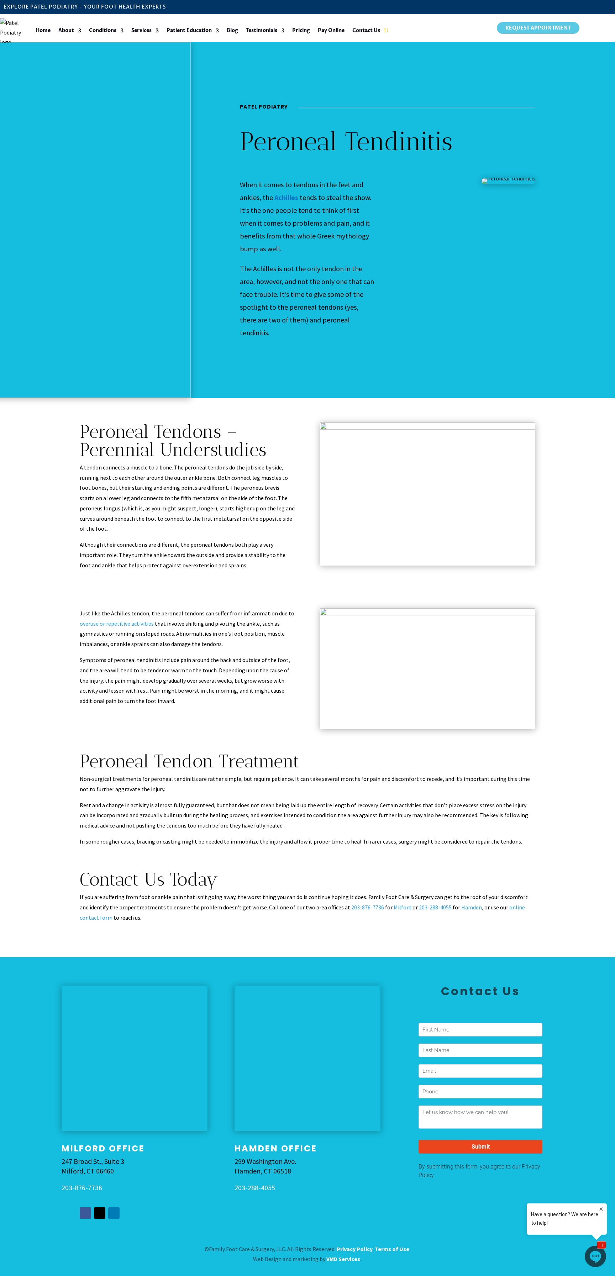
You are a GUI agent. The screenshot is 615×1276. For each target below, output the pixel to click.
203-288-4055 (435, 907)
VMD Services (343, 1258)
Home (43, 30)
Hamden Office (276, 1148)
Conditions (102, 30)
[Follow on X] (99, 1213)
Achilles (286, 197)
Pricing (301, 30)
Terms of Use (392, 1249)
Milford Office (103, 1148)
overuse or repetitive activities (117, 623)
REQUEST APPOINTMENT (538, 28)
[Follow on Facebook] (85, 1213)
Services (141, 30)
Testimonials (261, 30)
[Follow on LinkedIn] (114, 1213)
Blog (232, 30)
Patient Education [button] (189, 30)
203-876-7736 (367, 907)
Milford (402, 907)
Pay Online (331, 30)
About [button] (66, 30)
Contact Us (366, 30)
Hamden (471, 907)
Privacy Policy (355, 1249)
